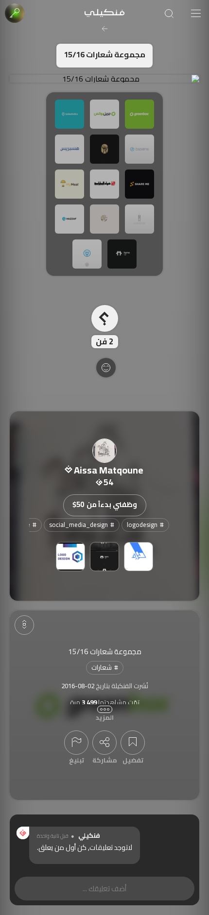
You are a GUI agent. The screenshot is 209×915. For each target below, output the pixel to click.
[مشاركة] (104, 742)
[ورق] (138, 556)
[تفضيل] (133, 742)
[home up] (104, 556)
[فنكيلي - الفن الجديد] (104, 13)
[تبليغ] (76, 742)
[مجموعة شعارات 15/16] (104, 79)
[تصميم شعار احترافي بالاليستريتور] (70, 556)
